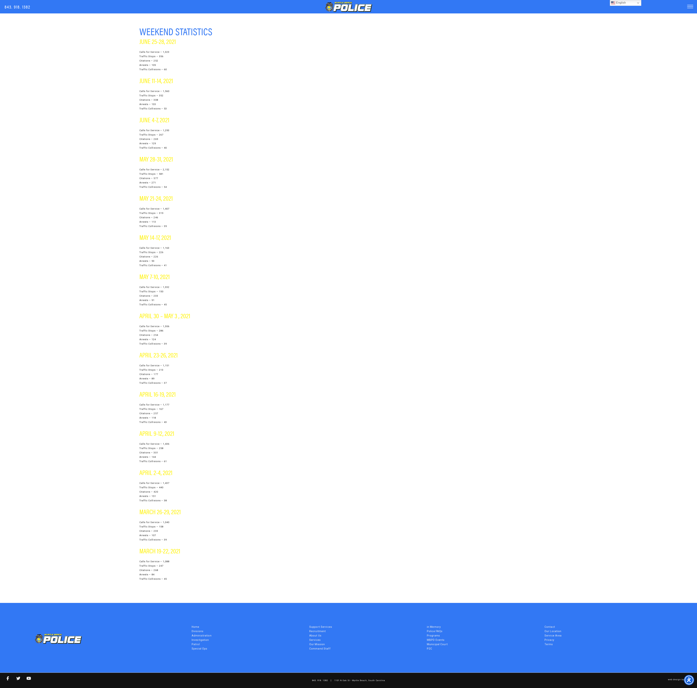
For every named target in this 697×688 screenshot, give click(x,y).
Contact (550, 626)
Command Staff (320, 648)
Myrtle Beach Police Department (348, 7)
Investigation (200, 639)
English (620, 2)
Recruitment (317, 631)
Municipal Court (437, 644)
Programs (433, 635)
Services (315, 639)
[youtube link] (26, 679)
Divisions (197, 631)
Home (195, 626)
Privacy (549, 639)
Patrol (196, 644)
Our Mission (317, 644)
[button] (690, 6)
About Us (315, 635)
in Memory (434, 626)
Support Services (320, 626)
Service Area (553, 635)
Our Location (553, 631)
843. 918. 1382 (17, 6)
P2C (429, 648)
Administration (202, 635)
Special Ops (199, 648)
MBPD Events (436, 639)
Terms (549, 644)
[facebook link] (5, 679)
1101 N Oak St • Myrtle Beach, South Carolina (359, 680)
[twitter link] (16, 679)
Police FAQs (435, 631)
